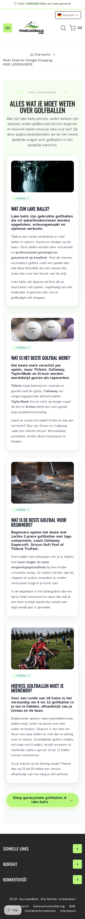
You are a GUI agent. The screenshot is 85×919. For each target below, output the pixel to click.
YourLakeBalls (28, 899)
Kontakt (10, 864)
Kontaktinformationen (40, 911)
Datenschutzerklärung (49, 906)
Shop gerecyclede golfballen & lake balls (43, 800)
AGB (72, 906)
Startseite (43, 54)
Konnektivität (15, 880)
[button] (7, 27)
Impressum (68, 911)
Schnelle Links (16, 849)
